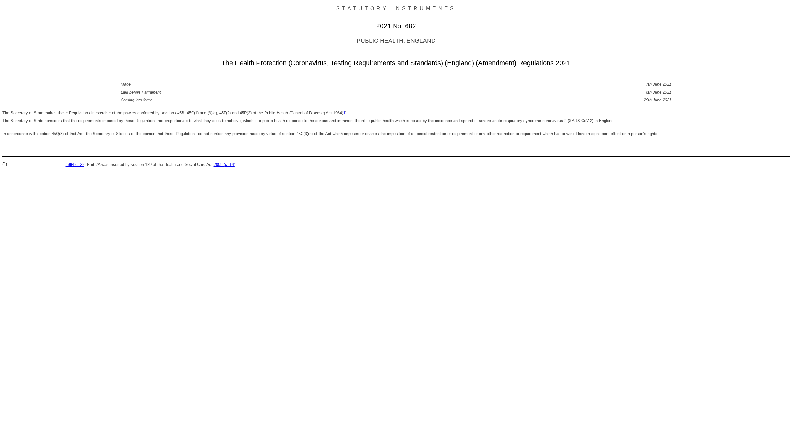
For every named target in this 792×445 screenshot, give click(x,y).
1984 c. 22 (75, 164)
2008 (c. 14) (224, 164)
